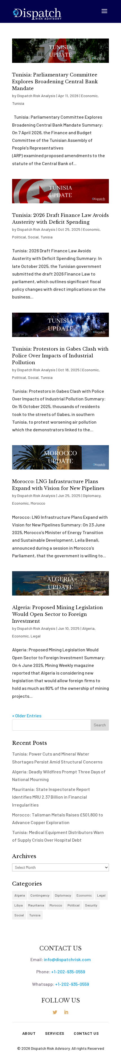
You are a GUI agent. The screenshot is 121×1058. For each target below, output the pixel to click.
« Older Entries (26, 715)
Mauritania (36, 905)
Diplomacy (91, 495)
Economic (89, 95)
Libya (18, 905)
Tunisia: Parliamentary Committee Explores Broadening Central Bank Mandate (55, 81)
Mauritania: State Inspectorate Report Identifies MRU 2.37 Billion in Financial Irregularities (51, 796)
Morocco (38, 503)
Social (33, 236)
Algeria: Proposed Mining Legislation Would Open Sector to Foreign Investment (57, 614)
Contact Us (86, 1033)
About (29, 1033)
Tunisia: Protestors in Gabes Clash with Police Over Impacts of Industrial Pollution (60, 355)
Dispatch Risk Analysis (36, 95)
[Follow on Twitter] (54, 1012)
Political (19, 236)
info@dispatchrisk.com (67, 959)
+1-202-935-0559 (68, 971)
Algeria (88, 628)
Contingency (40, 895)
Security (91, 905)
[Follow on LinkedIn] (66, 1012)
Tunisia (18, 103)
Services (54, 1033)
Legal (36, 635)
